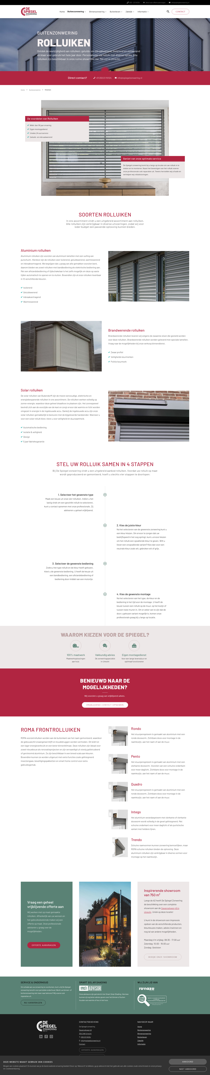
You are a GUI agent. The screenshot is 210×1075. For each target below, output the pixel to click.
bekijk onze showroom (162, 957)
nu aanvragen (33, 1002)
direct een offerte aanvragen (155, 2)
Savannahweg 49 (85, 1030)
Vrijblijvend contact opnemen (105, 705)
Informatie (142, 11)
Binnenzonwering (96, 11)
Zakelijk (129, 11)
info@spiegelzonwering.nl (180, 2)
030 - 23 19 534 (134, 2)
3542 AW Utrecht (85, 1033)
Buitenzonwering (75, 11)
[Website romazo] (146, 988)
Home (62, 11)
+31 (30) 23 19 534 (104, 77)
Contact (180, 11)
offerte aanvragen (44, 945)
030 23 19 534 (86, 1037)
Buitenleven (115, 11)
